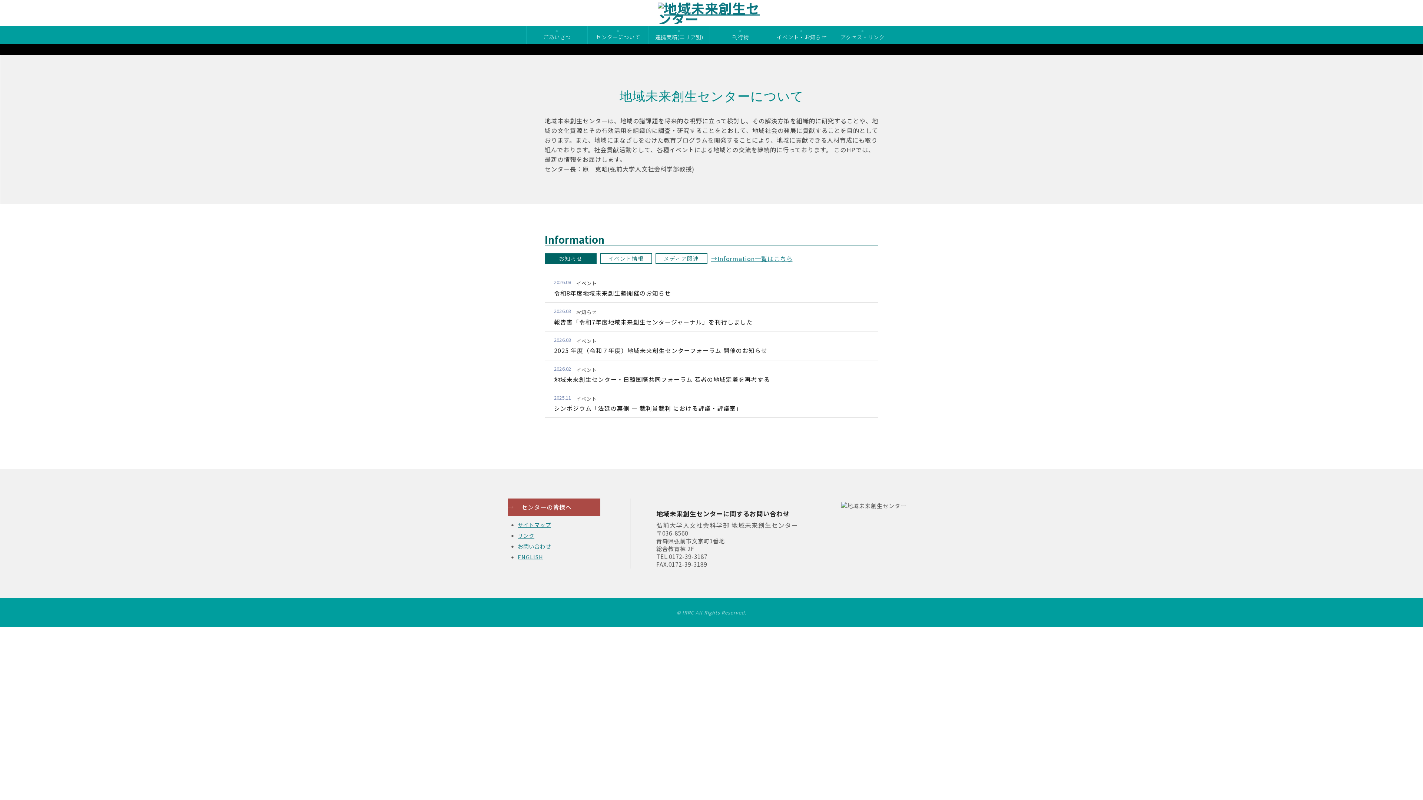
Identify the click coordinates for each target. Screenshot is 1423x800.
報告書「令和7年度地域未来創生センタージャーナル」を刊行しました (653, 322)
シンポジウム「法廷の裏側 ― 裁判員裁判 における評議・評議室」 (648, 408)
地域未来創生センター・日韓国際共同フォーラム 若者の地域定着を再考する (662, 379)
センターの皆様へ (540, 507)
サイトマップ (534, 525)
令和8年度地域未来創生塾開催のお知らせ (612, 293)
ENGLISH (530, 557)
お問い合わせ (534, 546)
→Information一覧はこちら (752, 258)
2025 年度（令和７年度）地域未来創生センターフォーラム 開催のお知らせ (660, 350)
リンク (526, 535)
